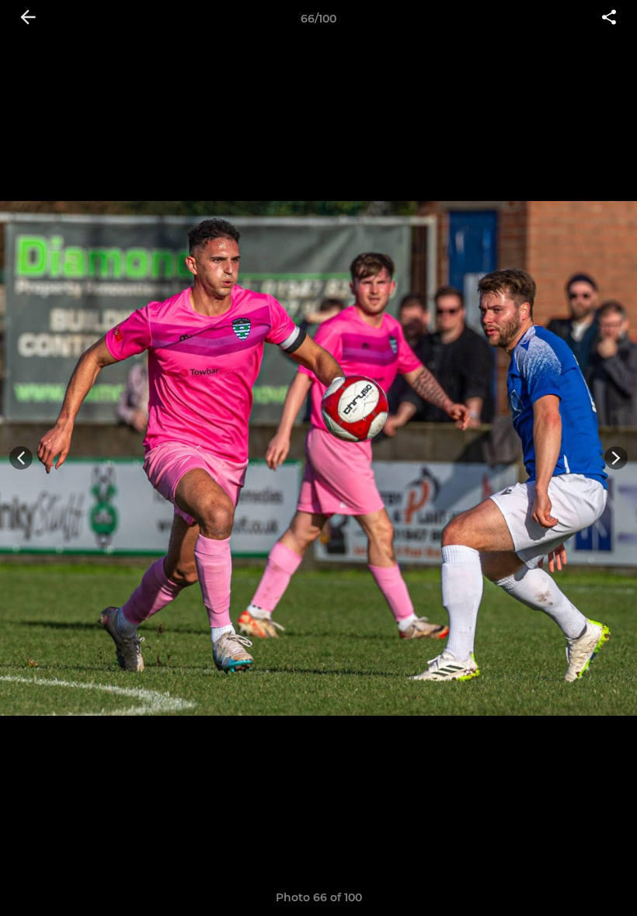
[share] (609, 18)
